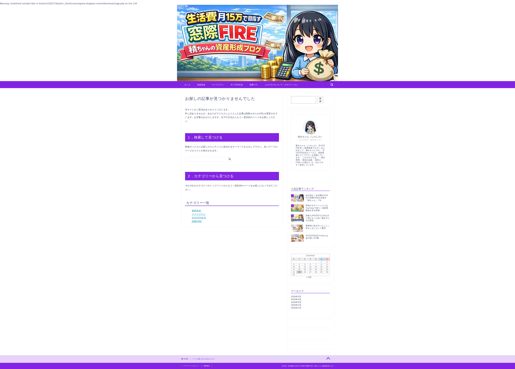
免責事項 (206, 366)
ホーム (187, 85)
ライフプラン (218, 85)
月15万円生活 (237, 85)
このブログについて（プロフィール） (282, 85)
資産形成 (201, 85)
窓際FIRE (254, 85)
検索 (320, 99)
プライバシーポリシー (191, 366)
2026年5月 (296, 296)
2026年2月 (296, 305)
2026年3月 (296, 302)
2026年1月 (296, 308)
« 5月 (309, 277)
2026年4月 (296, 299)
